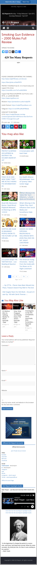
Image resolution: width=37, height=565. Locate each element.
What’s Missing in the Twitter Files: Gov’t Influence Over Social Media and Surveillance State (27, 207)
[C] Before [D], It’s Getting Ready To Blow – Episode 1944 (6, 316)
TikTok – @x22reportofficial (9, 477)
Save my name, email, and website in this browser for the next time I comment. (18, 404)
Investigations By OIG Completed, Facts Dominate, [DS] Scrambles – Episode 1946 (29, 318)
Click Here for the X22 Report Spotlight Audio (18, 511)
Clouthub (4, 460)
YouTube (4, 456)
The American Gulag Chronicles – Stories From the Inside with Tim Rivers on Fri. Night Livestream (27, 264)
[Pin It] (16, 127)
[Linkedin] (12, 127)
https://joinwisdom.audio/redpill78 (19, 102)
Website (4, 390)
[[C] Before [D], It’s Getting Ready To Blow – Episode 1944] (7, 304)
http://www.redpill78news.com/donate (14, 79)
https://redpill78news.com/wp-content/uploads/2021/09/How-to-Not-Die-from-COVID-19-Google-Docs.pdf (17, 116)
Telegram (4, 469)
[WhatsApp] (24, 127)
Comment (5, 345)
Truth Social (5, 465)
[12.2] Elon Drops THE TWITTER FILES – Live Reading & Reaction (9, 261)
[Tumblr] (20, 127)
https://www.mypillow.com (10, 98)
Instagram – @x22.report (9, 475)
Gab (3, 471)
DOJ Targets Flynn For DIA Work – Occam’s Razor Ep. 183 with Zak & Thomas (18, 293)
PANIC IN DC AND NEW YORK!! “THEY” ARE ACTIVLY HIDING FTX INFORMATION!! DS (9, 181)
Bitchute (4, 458)
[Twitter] (8, 127)
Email (4, 380)
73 (24, 276)
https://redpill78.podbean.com (22, 105)
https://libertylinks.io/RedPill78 (12, 82)
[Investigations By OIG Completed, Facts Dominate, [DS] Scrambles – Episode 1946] (29, 304)
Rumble (4, 455)
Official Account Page (8, 480)
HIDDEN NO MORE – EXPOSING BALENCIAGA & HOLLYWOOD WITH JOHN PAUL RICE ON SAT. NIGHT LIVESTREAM (27, 236)
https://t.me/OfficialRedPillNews (18, 109)
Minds (3, 473)
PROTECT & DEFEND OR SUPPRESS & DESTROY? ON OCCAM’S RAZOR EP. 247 (9, 155)
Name (4, 371)
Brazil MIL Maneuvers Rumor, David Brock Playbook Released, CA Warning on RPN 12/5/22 (9, 207)
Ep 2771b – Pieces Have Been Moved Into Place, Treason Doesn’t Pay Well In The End (18, 286)
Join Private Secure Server (18, 451)
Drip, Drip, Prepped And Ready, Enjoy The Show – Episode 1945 (18, 316)
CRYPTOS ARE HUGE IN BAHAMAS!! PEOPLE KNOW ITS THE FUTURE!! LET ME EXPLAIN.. (9, 233)
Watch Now (25, 2)
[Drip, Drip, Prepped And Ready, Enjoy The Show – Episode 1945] (18, 304)
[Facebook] (3, 127)
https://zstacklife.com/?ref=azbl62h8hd (14, 90)
